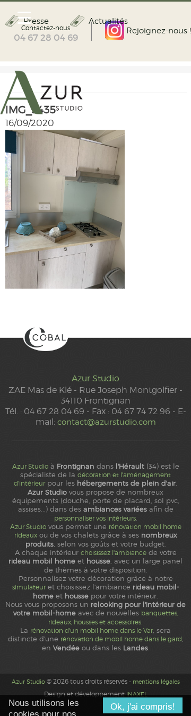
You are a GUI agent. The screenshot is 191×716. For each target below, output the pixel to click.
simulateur (29, 587)
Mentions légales (156, 681)
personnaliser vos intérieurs (95, 518)
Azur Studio (95, 378)
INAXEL (136, 694)
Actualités (108, 21)
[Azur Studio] (95, 93)
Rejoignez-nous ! (157, 30)
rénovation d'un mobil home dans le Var (91, 630)
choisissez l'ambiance (113, 553)
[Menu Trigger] (24, 17)
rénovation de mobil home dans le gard (121, 639)
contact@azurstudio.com (106, 421)
